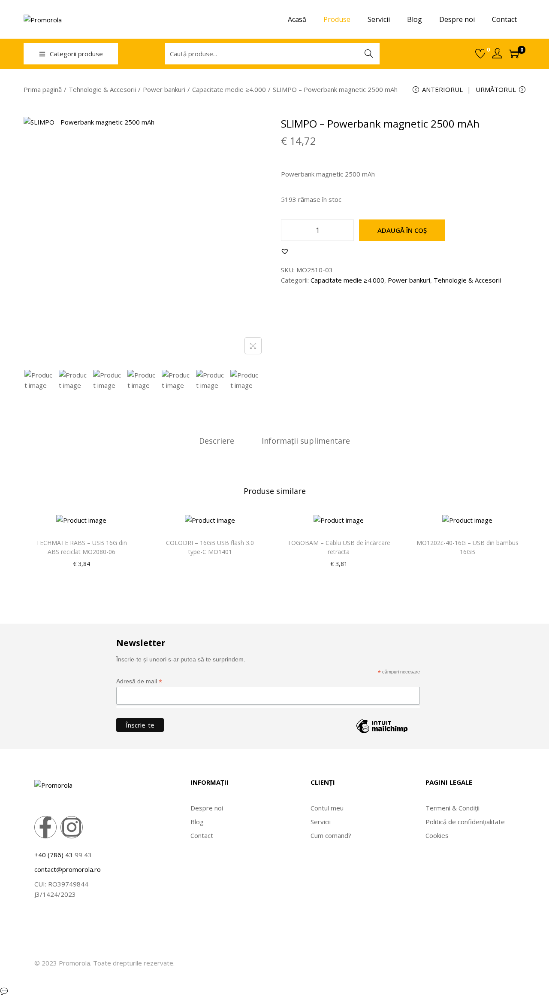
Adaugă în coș (402, 230)
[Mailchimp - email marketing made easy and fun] (382, 732)
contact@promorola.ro (67, 869)
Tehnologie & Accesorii (102, 89)
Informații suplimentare (306, 441)
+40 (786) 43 (53, 854)
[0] (480, 54)
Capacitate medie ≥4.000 (229, 89)
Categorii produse (76, 53)
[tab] (216, 441)
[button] (285, 251)
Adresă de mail (139, 681)
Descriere (216, 441)
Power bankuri (164, 89)
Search (369, 53)
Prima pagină (43, 89)
